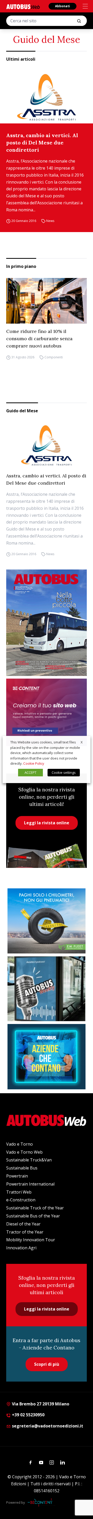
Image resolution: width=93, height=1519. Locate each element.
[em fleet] (46, 921)
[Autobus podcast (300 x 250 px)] (46, 988)
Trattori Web (19, 1192)
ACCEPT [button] (30, 772)
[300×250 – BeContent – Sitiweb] (46, 712)
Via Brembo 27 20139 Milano (40, 1404)
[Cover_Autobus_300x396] (46, 622)
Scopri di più (46, 1364)
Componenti (53, 357)
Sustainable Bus (21, 1168)
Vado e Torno (19, 1144)
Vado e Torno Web (24, 1152)
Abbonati (62, 6)
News (50, 221)
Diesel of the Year (23, 1224)
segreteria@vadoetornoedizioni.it (47, 1426)
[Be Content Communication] (41, 1502)
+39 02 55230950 (27, 1415)
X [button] (82, 742)
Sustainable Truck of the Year (35, 1208)
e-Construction (20, 1200)
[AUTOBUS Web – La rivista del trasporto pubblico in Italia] (23, 6)
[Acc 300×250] (46, 1056)
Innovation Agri (21, 1248)
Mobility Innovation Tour (30, 1240)
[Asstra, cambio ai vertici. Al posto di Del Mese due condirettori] (46, 97)
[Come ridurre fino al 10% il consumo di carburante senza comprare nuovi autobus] (46, 301)
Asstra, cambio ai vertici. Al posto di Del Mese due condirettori (42, 142)
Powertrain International (30, 1184)
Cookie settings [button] (64, 772)
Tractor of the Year (24, 1232)
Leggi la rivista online (46, 823)
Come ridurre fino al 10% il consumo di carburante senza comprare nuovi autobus (39, 338)
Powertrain (17, 1176)
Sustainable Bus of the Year (33, 1216)
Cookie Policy (33, 763)
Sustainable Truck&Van (29, 1160)
